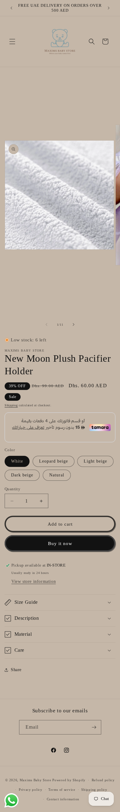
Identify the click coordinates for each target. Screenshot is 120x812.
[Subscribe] (94, 727)
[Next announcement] (108, 8)
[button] (12, 41)
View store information (33, 581)
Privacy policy (30, 789)
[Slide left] (46, 324)
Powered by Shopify (69, 780)
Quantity (12, 489)
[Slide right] (73, 324)
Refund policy (103, 780)
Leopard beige (53, 461)
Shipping (11, 405)
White (17, 461)
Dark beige (22, 475)
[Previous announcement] (11, 8)
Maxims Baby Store (35, 780)
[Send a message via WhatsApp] (11, 800)
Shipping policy (94, 789)
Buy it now (60, 543)
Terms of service (61, 789)
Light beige (95, 461)
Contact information (63, 799)
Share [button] (16, 669)
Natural (56, 475)
